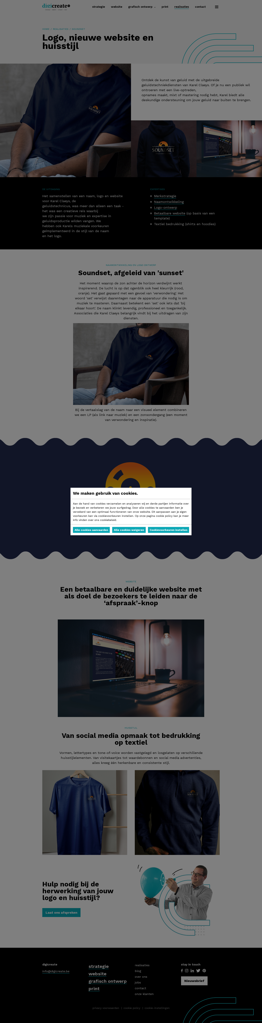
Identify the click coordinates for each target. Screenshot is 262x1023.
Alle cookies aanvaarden (91, 529)
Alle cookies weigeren (129, 529)
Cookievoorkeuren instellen (168, 529)
